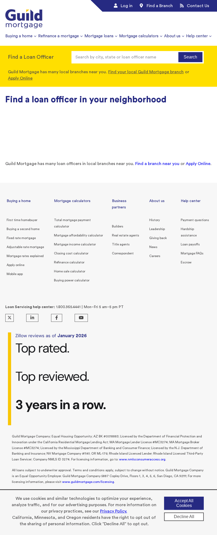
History (154, 220)
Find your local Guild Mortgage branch (146, 72)
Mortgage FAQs (192, 253)
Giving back (158, 238)
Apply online (15, 265)
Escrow (186, 262)
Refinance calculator (69, 262)
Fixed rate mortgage (21, 238)
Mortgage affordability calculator (78, 235)
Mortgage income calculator (75, 244)
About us (157, 201)
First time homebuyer (22, 220)
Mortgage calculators (72, 201)
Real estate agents (125, 235)
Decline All (184, 516)
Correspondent (123, 253)
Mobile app (15, 274)
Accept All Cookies (184, 503)
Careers (154, 256)
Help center (191, 201)
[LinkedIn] (32, 318)
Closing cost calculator (71, 253)
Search (190, 57)
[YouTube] (81, 318)
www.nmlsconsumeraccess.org (142, 459)
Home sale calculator (69, 271)
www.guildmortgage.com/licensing (88, 481)
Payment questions (195, 220)
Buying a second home (23, 229)
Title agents (121, 244)
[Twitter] (9, 318)
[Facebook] (56, 318)
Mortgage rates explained (25, 256)
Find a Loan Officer (31, 57)
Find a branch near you (157, 164)
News (153, 247)
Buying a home (19, 201)
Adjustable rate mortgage (25, 247)
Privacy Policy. (113, 511)
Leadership (157, 229)
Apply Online (20, 78)
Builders (117, 226)
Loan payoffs (190, 244)
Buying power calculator (71, 280)
